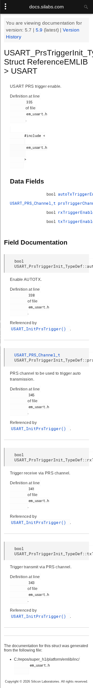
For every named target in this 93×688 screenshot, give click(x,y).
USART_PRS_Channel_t (33, 203)
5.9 (40, 30)
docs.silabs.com (46, 6)
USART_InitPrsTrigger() (40, 328)
